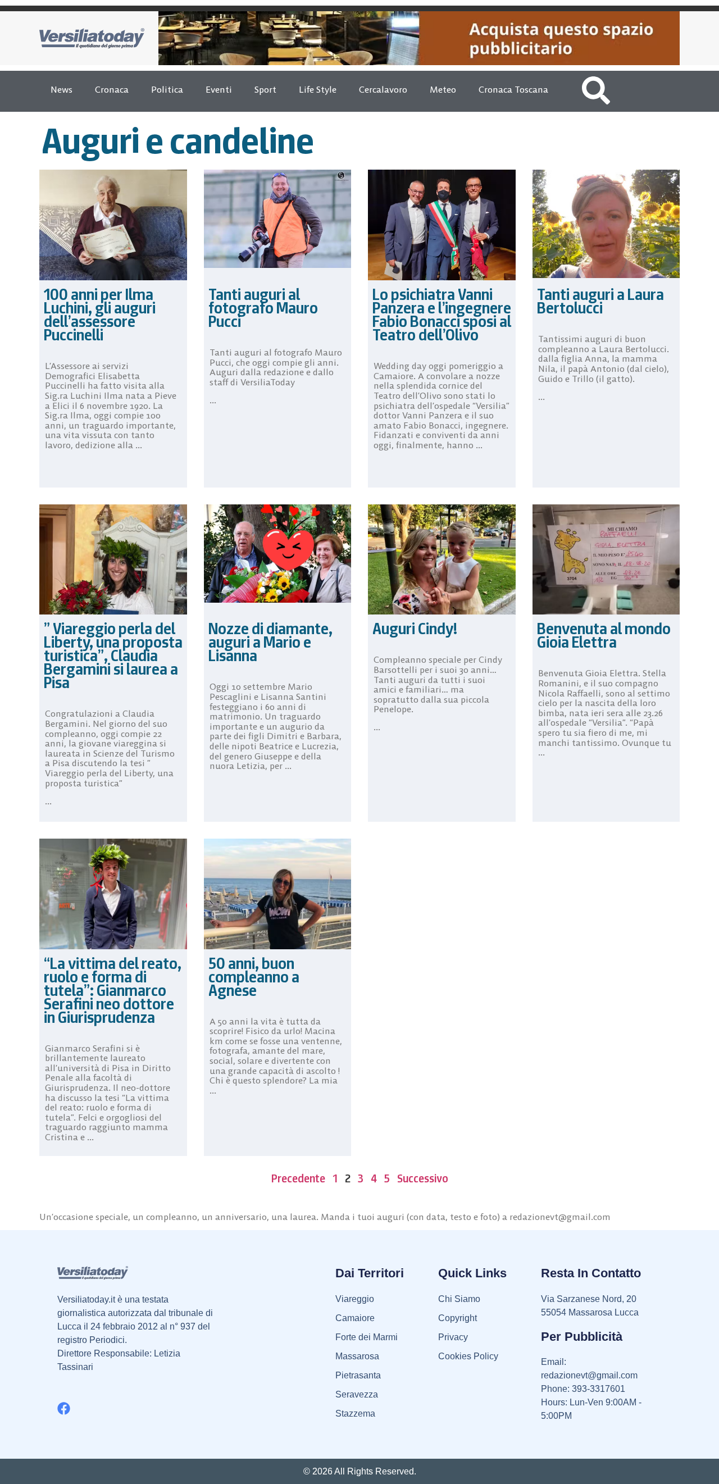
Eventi (219, 89)
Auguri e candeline (178, 140)
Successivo (422, 1178)
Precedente (298, 1178)
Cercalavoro (383, 89)
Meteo (443, 89)
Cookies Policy (468, 1356)
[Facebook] (63, 1408)
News (61, 89)
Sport (265, 89)
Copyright (457, 1318)
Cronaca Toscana (513, 89)
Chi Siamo (459, 1299)
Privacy (453, 1337)
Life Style (317, 89)
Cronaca (112, 89)
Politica (167, 89)
